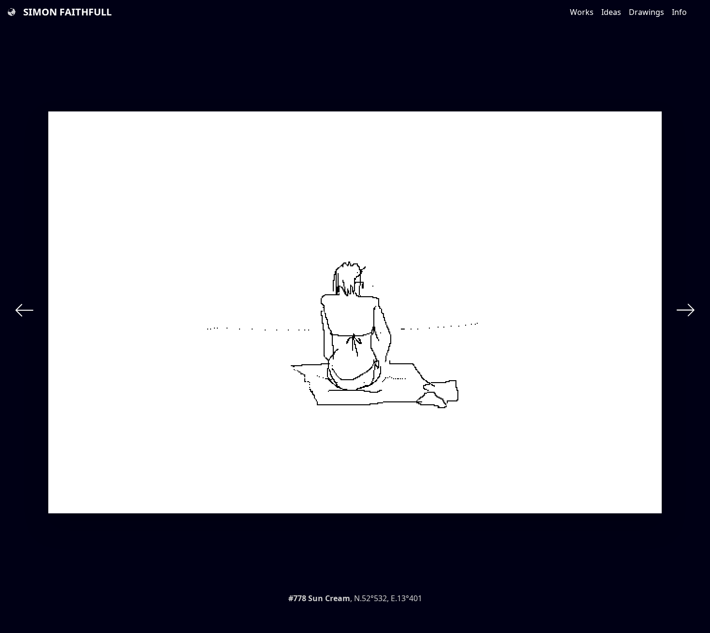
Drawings (646, 12)
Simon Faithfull (67, 11)
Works (582, 12)
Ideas (611, 12)
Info (679, 12)
